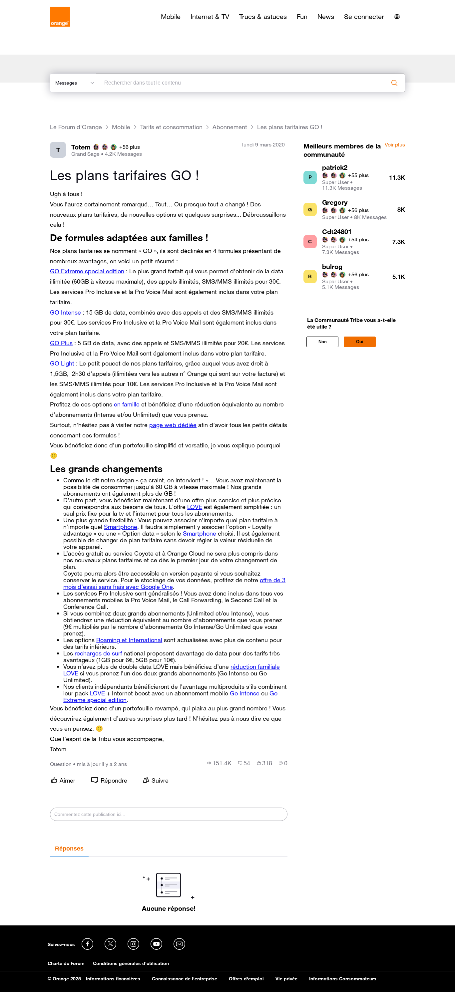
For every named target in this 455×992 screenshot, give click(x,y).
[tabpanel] (168, 884)
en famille (127, 404)
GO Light (62, 363)
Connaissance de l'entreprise (184, 979)
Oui (359, 341)
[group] (219, 763)
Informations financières (113, 979)
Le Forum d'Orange (76, 127)
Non (322, 341)
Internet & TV (210, 17)
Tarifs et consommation (171, 127)
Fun (302, 17)
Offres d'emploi (246, 979)
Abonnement (230, 127)
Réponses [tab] (69, 848)
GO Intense (65, 312)
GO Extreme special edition (87, 271)
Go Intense (244, 693)
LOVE (194, 506)
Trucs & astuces (263, 17)
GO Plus (61, 343)
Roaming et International (129, 639)
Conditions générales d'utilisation (131, 963)
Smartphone (120, 526)
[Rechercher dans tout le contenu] (394, 83)
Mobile (171, 17)
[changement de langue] (397, 16)
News (325, 17)
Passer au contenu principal (35, 5)
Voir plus (395, 145)
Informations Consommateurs (342, 979)
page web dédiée (173, 424)
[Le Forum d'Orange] (60, 16)
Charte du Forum (66, 963)
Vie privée (286, 979)
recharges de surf (98, 653)
